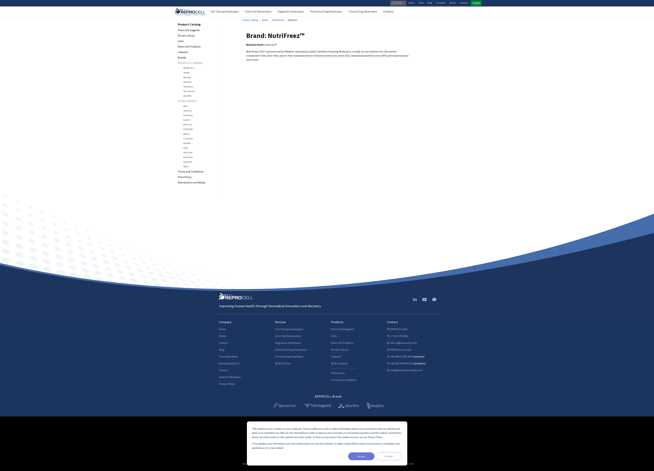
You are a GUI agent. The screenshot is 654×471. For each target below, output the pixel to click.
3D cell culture (186, 36)
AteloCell (187, 110)
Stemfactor (188, 86)
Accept (361, 456)
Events (411, 2)
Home (222, 329)
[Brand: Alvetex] (349, 406)
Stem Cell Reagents (342, 329)
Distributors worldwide (191, 182)
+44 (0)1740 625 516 (400, 363)
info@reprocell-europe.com (404, 370)
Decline (389, 456)
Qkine (186, 166)
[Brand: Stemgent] (317, 406)
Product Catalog (250, 20)
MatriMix (187, 143)
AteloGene (188, 115)
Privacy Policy (227, 384)
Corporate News (228, 357)
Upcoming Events (229, 363)
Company (440, 2)
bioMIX (186, 120)
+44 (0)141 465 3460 (400, 357)
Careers (223, 370)
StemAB (186, 77)
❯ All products (339, 363)
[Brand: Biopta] (374, 406)
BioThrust (187, 124)
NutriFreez (188, 157)
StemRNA (187, 95)
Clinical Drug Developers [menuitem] (363, 12)
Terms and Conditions (190, 172)
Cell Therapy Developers (289, 329)
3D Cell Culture (339, 350)
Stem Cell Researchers (288, 336)
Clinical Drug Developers (289, 357)
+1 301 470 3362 (397, 336)
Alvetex (186, 72)
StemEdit (187, 82)
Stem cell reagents (189, 30)
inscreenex (188, 138)
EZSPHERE (188, 129)
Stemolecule (189, 91)
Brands (453, 2)
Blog (430, 2)
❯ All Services (283, 363)
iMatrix (186, 134)
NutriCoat (187, 152)
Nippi (185, 147)
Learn (421, 2)
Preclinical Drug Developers (291, 350)
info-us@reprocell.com (402, 343)
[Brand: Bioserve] (284, 406)
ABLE (185, 106)
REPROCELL (188, 68)
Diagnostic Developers (288, 343)
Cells (181, 41)
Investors (464, 2)
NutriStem (187, 161)
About (222, 336)
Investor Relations (230, 377)
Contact (476, 3)
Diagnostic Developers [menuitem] (291, 12)
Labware (183, 52)
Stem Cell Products (189, 47)
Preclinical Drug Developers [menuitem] (326, 12)
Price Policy (185, 177)
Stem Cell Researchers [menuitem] (258, 12)
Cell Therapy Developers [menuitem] (224, 12)
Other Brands (278, 20)
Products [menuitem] (388, 12)
